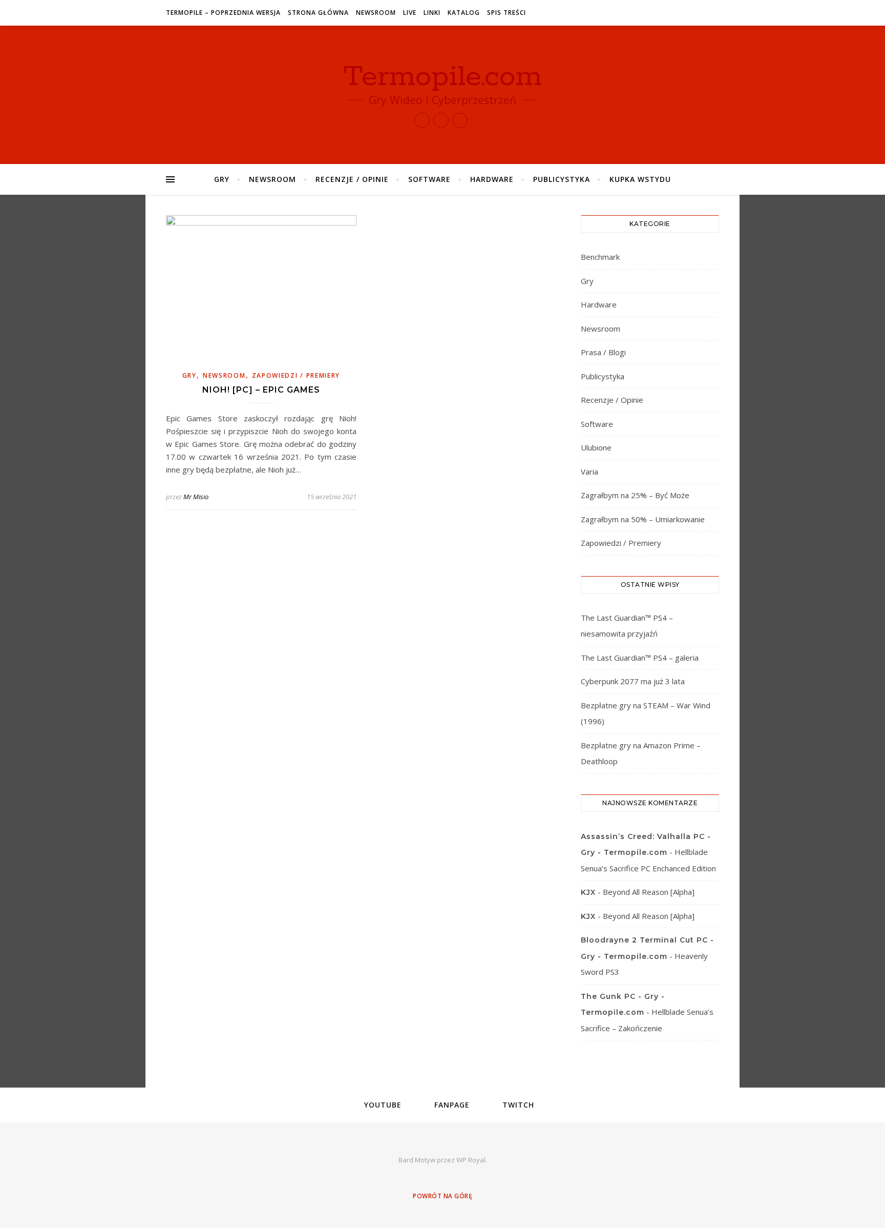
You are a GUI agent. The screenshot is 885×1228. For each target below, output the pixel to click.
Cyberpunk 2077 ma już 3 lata (633, 681)
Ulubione (596, 447)
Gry (221, 179)
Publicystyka (561, 179)
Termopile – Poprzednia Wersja (223, 12)
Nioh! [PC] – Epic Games (261, 390)
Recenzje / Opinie (352, 179)
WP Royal (471, 1159)
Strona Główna (318, 12)
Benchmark (600, 257)
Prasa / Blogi (603, 352)
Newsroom (376, 12)
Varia (589, 471)
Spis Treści (506, 12)
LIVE (409, 12)
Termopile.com (443, 76)
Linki (432, 12)
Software (429, 179)
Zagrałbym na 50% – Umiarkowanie (643, 519)
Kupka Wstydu (640, 179)
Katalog (464, 12)
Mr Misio (195, 496)
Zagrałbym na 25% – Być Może (635, 495)
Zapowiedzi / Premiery (296, 375)
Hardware (492, 179)
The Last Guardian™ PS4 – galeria (640, 657)
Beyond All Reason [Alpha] (648, 892)
